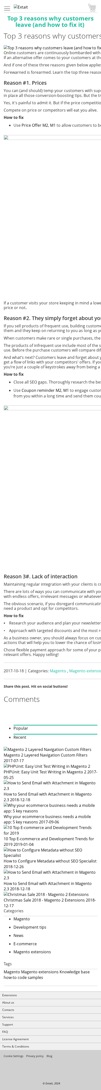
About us (8, 1002)
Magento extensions (32, 952)
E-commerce (25, 943)
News (18, 935)
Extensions (9, 995)
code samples (30, 977)
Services (8, 1017)
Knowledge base (75, 972)
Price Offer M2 (35, 125)
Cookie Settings (13, 1056)
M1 (53, 125)
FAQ (5, 1032)
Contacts (8, 1010)
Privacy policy (35, 1056)
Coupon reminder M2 (41, 390)
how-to (10, 977)
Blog (49, 1056)
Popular (20, 728)
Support (7, 1024)
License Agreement (15, 1039)
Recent (19, 737)
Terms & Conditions (15, 1046)
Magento (58, 671)
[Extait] (16, 7)
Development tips (29, 927)
